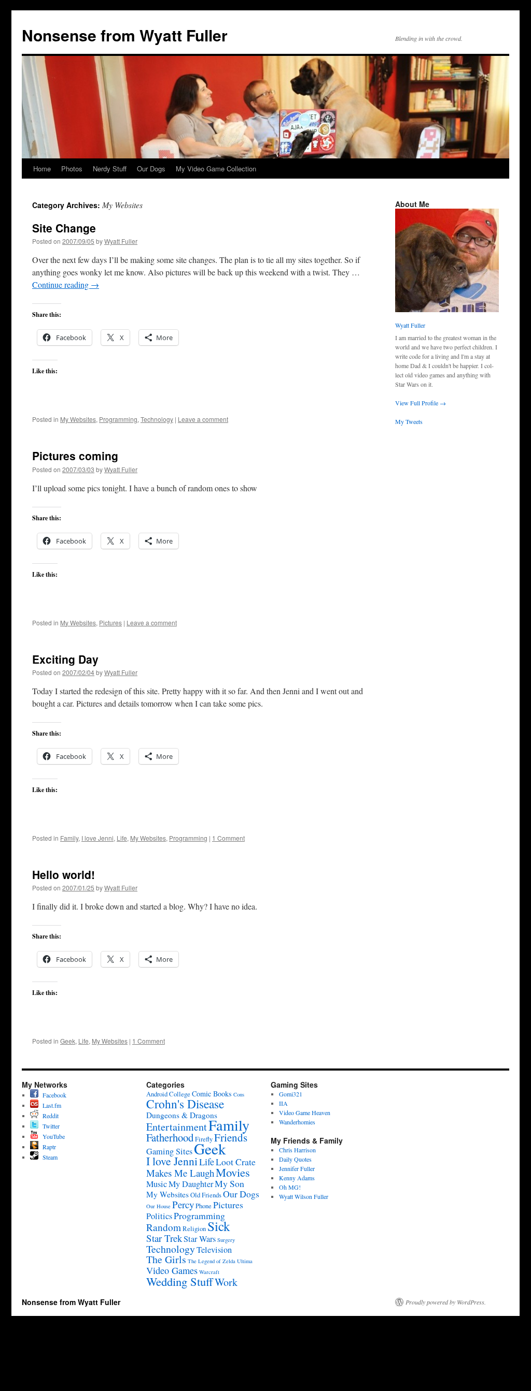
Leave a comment (203, 419)
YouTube (51, 1136)
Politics (159, 1216)
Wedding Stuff (179, 1281)
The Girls (166, 1259)
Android (156, 1094)
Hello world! (63, 874)
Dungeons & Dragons (181, 1115)
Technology (157, 419)
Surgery (226, 1239)
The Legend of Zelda (211, 1261)
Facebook (52, 1095)
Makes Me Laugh (180, 1172)
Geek (67, 1040)
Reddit (48, 1115)
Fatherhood (169, 1137)
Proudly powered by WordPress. (446, 1302)
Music (156, 1184)
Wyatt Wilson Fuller (303, 1196)
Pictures (110, 622)
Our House (158, 1206)
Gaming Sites (169, 1151)
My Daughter (191, 1184)
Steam (48, 1157)
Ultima (245, 1261)
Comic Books (212, 1094)
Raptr (47, 1147)
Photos (71, 168)
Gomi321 (290, 1094)
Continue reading (65, 284)
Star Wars (200, 1238)
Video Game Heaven (304, 1112)
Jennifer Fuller (297, 1168)
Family (69, 837)
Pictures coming (75, 455)
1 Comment (228, 837)
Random (163, 1227)
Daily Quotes (295, 1159)
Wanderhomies (297, 1122)
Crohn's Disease (185, 1103)
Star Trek (164, 1238)
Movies (233, 1172)
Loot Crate (236, 1161)
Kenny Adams (297, 1178)
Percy (183, 1204)
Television (214, 1249)
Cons (238, 1094)
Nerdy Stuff (110, 168)
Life (122, 837)
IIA (283, 1103)
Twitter (49, 1126)
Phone (203, 1206)
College (179, 1094)
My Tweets (409, 421)
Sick (218, 1226)
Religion (194, 1228)
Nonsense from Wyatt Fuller (125, 35)
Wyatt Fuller (120, 241)
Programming (118, 419)
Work (226, 1282)
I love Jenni (97, 837)
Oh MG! (290, 1187)
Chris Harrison (297, 1150)
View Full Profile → (420, 403)
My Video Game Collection (216, 168)
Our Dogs (151, 168)
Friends (230, 1137)
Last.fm (49, 1105)
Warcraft (209, 1272)
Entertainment (176, 1127)
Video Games (172, 1270)
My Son (229, 1183)
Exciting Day (65, 659)
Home (42, 168)
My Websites (78, 419)
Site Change (64, 228)
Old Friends (205, 1195)
